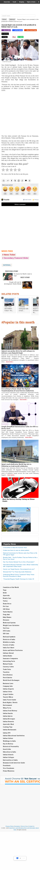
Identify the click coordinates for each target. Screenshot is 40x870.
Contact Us (31, 826)
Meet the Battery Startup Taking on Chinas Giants (18, 500)
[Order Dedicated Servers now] (16, 531)
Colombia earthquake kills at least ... (23, 309)
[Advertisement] (20, 113)
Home (4, 19)
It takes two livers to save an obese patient (16, 550)
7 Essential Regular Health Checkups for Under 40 (18, 579)
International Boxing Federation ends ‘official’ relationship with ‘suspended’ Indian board (20, 565)
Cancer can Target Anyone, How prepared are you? (19, 569)
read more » (9, 361)
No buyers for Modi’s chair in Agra (23, 275)
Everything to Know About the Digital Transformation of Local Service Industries (17, 390)
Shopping (21, 2)
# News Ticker (8, 255)
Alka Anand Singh (31, 30)
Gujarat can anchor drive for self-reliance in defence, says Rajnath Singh (18, 352)
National (12, 19)
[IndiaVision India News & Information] (20, 9)
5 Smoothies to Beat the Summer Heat (15, 547)
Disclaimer (17, 826)
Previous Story (11, 271)
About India (7, 2)
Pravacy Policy (9, 826)
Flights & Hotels (31, 2)
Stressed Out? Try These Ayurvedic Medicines (17, 572)
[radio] (3, 170)
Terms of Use (24, 826)
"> (24, 37)
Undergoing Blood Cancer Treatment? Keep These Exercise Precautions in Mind (18, 575)
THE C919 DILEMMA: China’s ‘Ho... (8, 309)
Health (14, 2)
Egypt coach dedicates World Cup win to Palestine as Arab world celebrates (16, 465)
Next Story (25, 277)
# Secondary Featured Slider (15, 258)
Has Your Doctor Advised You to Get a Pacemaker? (18, 562)
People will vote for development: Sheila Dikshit (12, 283)
